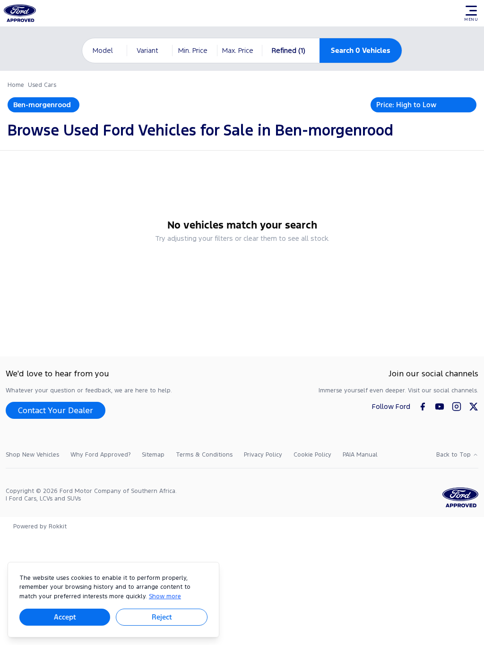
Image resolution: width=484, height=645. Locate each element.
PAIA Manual (360, 454)
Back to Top (453, 454)
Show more (165, 596)
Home (16, 85)
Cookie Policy (312, 454)
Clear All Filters (242, 263)
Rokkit (58, 526)
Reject (162, 616)
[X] (473, 406)
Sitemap (153, 454)
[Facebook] (422, 406)
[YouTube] (439, 406)
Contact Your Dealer (55, 410)
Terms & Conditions (204, 454)
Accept (65, 616)
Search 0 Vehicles (360, 50)
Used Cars (42, 85)
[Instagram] (456, 406)
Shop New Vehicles (32, 454)
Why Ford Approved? (100, 454)
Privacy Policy (263, 454)
